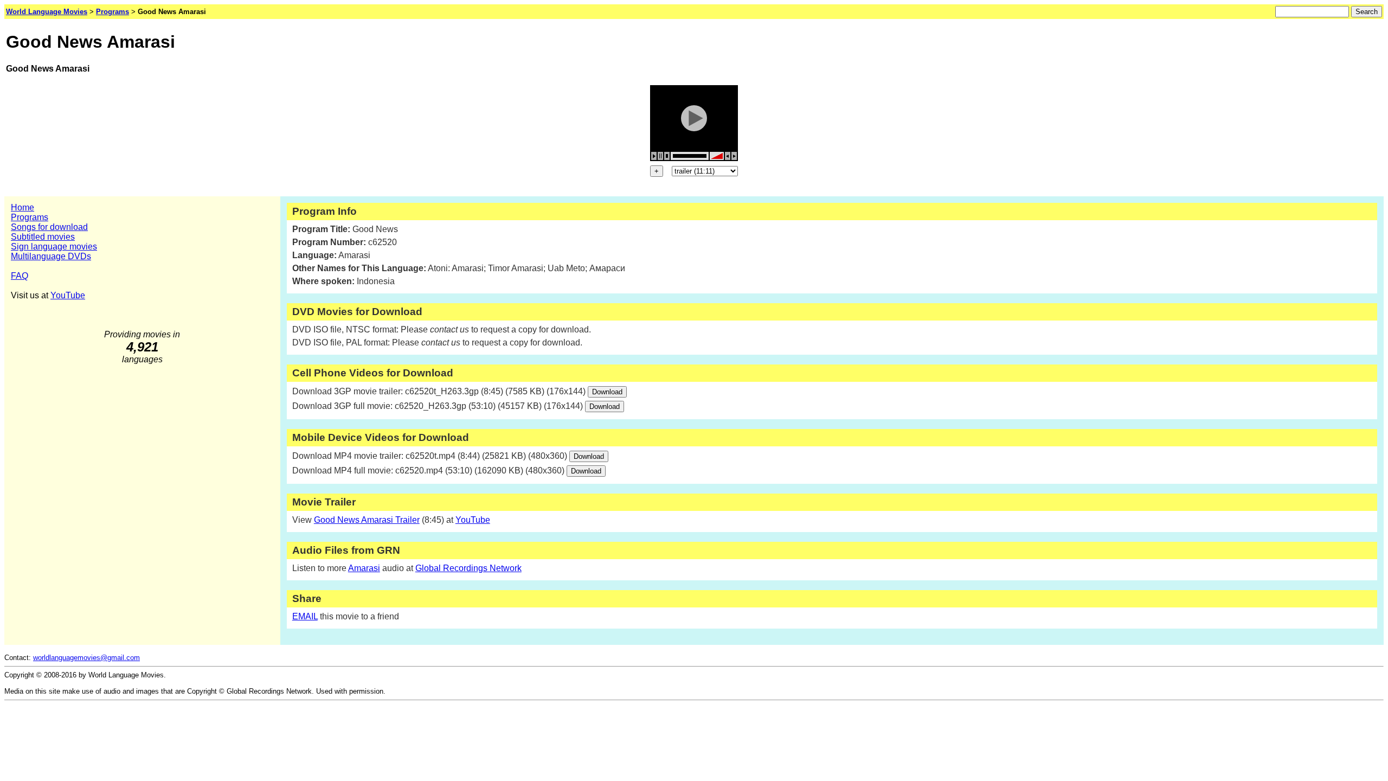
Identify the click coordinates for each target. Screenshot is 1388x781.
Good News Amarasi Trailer (367, 519)
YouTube (67, 295)
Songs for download (49, 227)
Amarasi (364, 568)
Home (22, 207)
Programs (29, 217)
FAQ (19, 275)
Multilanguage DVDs (51, 256)
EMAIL (305, 616)
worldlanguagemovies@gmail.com (86, 658)
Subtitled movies (43, 236)
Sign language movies (54, 246)
